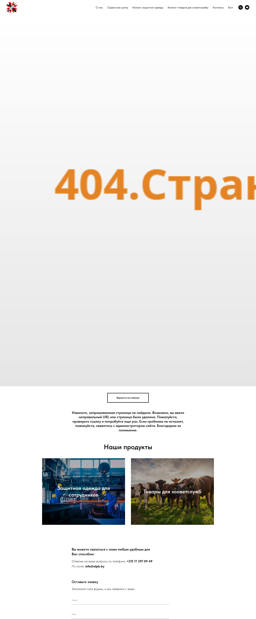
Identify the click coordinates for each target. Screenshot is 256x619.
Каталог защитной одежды (147, 7)
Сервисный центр (117, 7)
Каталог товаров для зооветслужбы (188, 7)
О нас (99, 7)
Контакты (218, 7)
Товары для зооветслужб (172, 491)
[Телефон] (240, 7)
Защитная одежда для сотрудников (83, 491)
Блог (230, 7)
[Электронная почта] (247, 7)
